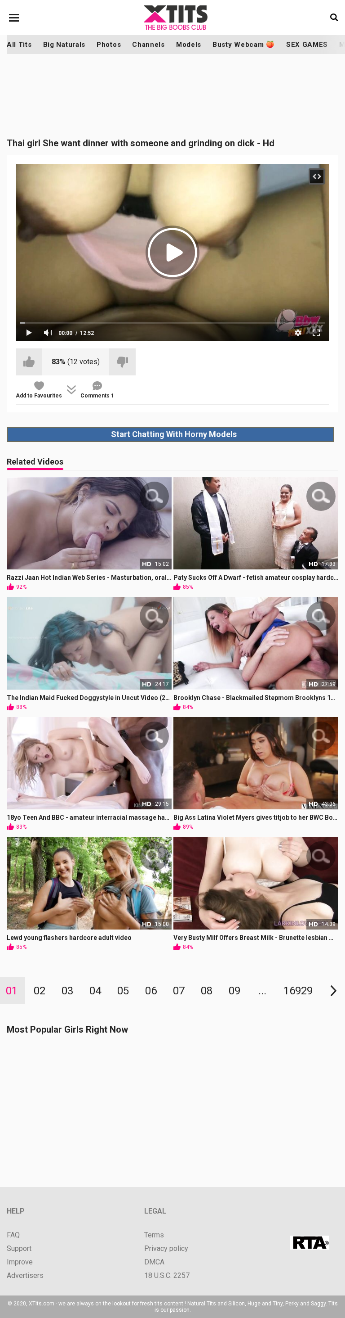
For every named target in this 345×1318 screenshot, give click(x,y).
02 (39, 990)
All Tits (19, 45)
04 (95, 990)
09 (234, 990)
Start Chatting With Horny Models (174, 434)
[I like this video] (29, 361)
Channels (148, 45)
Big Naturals (64, 45)
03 (67, 990)
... (262, 990)
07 (179, 990)
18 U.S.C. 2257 (167, 1276)
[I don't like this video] (122, 361)
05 (123, 990)
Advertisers (25, 1276)
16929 (298, 990)
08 (206, 990)
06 (151, 990)
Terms (154, 1235)
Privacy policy (166, 1249)
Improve (20, 1262)
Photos (109, 45)
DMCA (154, 1262)
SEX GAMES (307, 45)
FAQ (13, 1235)
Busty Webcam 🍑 (243, 45)
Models (188, 45)
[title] (176, 17)
